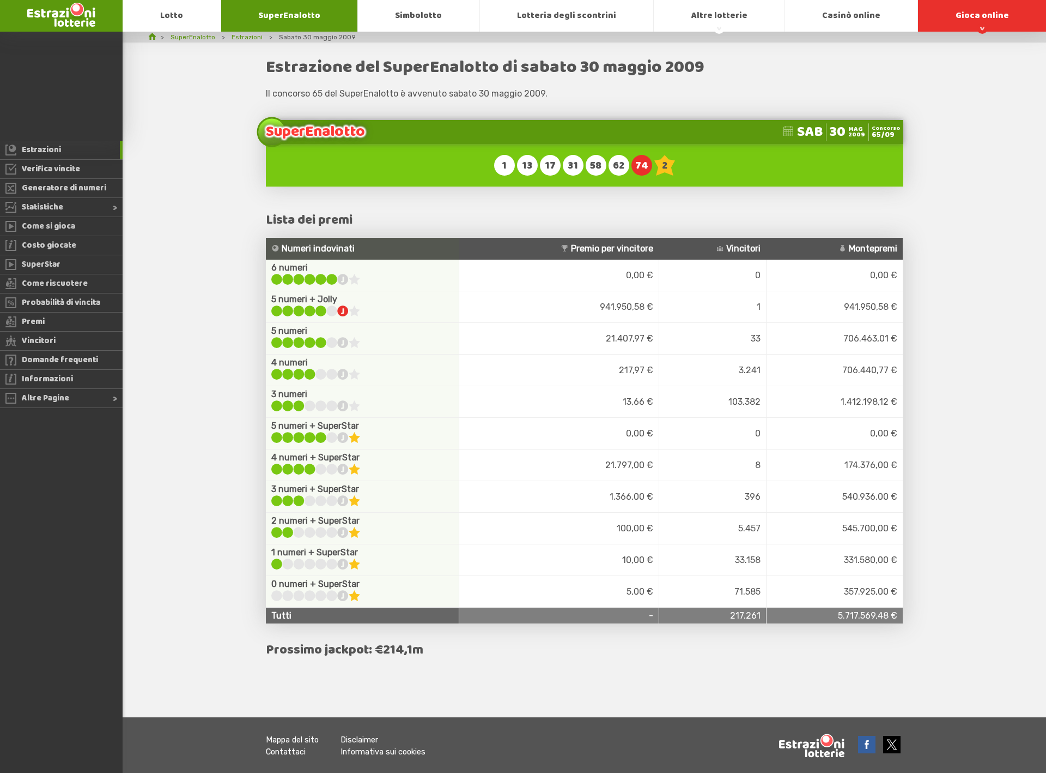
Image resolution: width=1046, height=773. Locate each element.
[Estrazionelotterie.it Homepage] (61, 24)
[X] (891, 750)
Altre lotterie (719, 15)
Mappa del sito (292, 740)
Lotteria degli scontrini (566, 15)
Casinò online (851, 15)
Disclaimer (359, 740)
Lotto (171, 15)
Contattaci (286, 752)
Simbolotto (418, 15)
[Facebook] (867, 750)
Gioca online (982, 15)
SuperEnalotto (289, 15)
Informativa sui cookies (382, 752)
